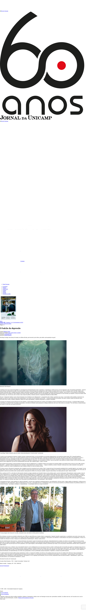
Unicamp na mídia (6, 293)
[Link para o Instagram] (51, 271)
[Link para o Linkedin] (30, 271)
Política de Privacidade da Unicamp (25, 597)
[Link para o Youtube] (71, 271)
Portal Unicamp (6, 284)
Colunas (4, 290)
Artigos (4, 291)
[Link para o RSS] (10, 282)
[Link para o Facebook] (10, 271)
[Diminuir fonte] (30, 250)
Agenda (4, 292)
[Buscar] (10, 240)
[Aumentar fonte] (10, 250)
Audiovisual (5, 289)
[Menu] (10, 9)
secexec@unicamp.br (4, 565)
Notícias (4, 287)
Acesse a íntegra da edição (5, 323)
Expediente (5, 286)
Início (1, 321)
